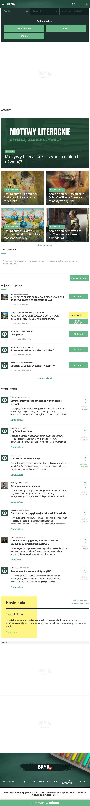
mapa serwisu (38, 782)
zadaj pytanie (79, 278)
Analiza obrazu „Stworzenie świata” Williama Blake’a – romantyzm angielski (66, 197)
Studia (24, 36)
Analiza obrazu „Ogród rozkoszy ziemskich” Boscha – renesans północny (22, 234)
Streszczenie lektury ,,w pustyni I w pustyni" (32, 350)
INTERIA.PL (71, 792)
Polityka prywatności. (25, 792)
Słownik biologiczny (80, 603)
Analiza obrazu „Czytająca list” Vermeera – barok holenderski (65, 234)
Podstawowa (24, 28)
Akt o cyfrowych (67, 782)
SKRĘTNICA (14, 614)
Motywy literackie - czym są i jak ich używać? (42, 159)
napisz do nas (9, 782)
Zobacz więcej (45, 245)
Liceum (65, 28)
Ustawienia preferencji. (46, 792)
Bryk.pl (4, 642)
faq (23, 782)
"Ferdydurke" (17, 334)
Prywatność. (9, 792)
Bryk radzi (10, 151)
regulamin (81, 782)
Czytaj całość (11, 632)
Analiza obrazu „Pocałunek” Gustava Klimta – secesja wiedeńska (21, 197)
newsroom (52, 782)
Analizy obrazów (11, 190)
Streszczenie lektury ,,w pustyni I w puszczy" (33, 366)
